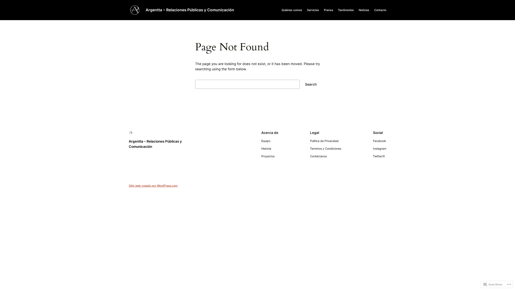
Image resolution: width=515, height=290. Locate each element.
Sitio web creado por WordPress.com (153, 185)
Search (311, 84)
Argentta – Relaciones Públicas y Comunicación (190, 9)
